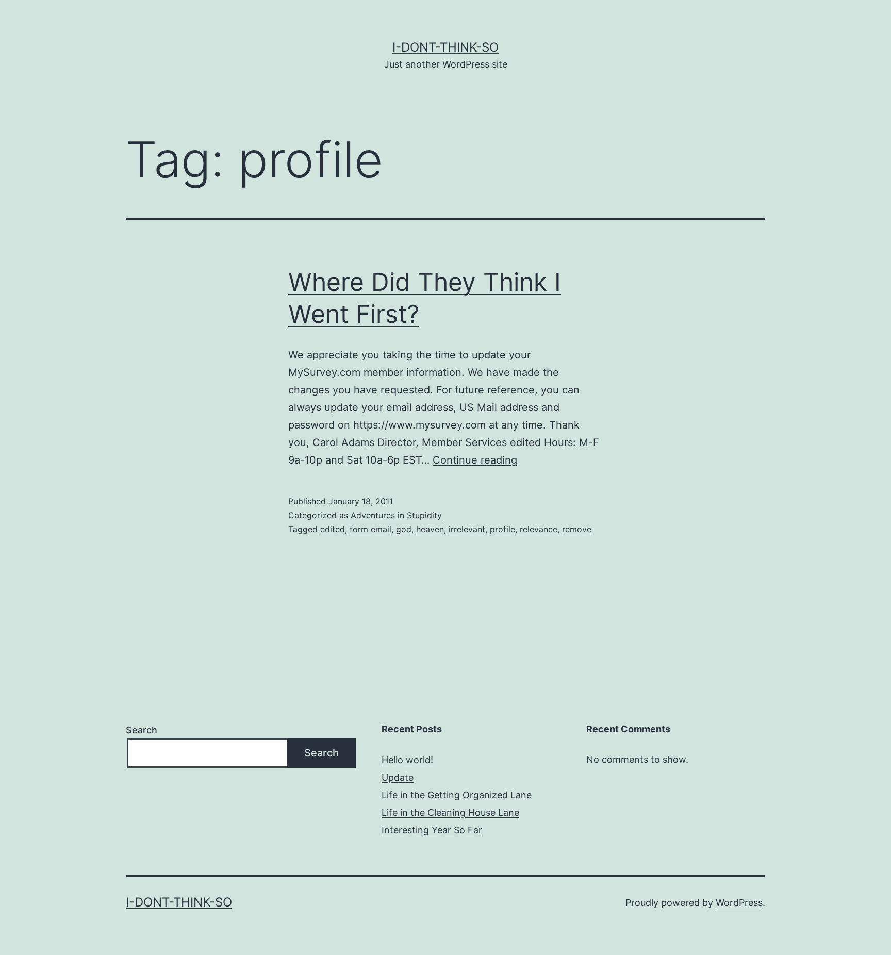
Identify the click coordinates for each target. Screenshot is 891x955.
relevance (538, 529)
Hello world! (407, 759)
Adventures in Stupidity (396, 515)
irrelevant (467, 529)
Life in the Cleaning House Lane (450, 812)
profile (502, 529)
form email (370, 529)
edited (332, 529)
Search (141, 730)
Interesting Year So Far (432, 830)
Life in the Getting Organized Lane (457, 794)
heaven (430, 529)
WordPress (739, 902)
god (403, 529)
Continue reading (475, 460)
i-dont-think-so (445, 47)
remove (576, 529)
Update (398, 777)
